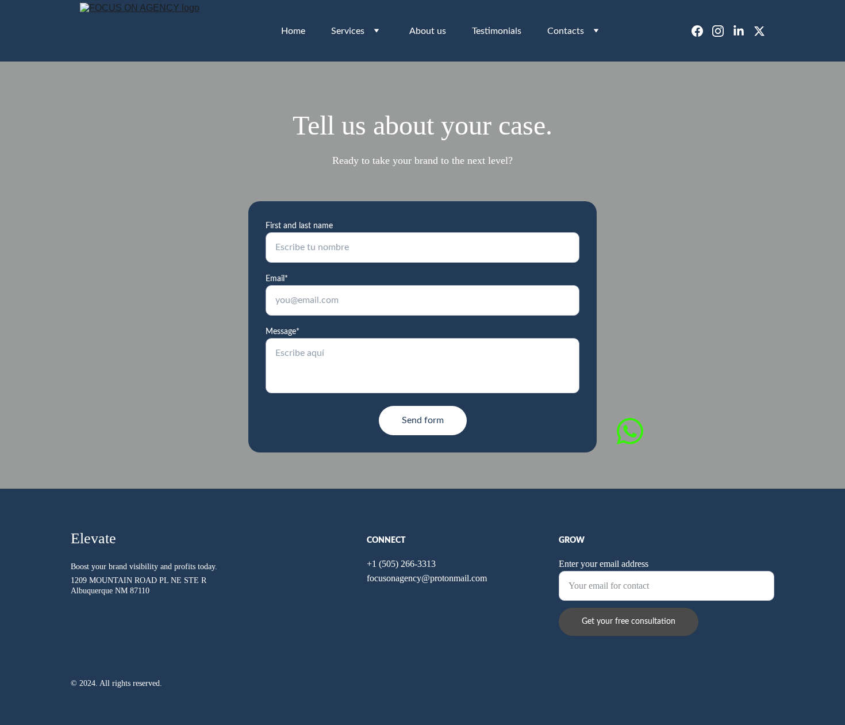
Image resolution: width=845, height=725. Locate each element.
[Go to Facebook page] (702, 31)
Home (293, 31)
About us (427, 31)
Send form (423, 420)
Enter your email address (603, 564)
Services (347, 31)
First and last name (299, 226)
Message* (282, 332)
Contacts (565, 31)
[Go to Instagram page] (722, 31)
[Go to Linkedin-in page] (743, 31)
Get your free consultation (628, 621)
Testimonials (496, 31)
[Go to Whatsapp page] (630, 431)
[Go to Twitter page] (759, 31)
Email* (277, 279)
